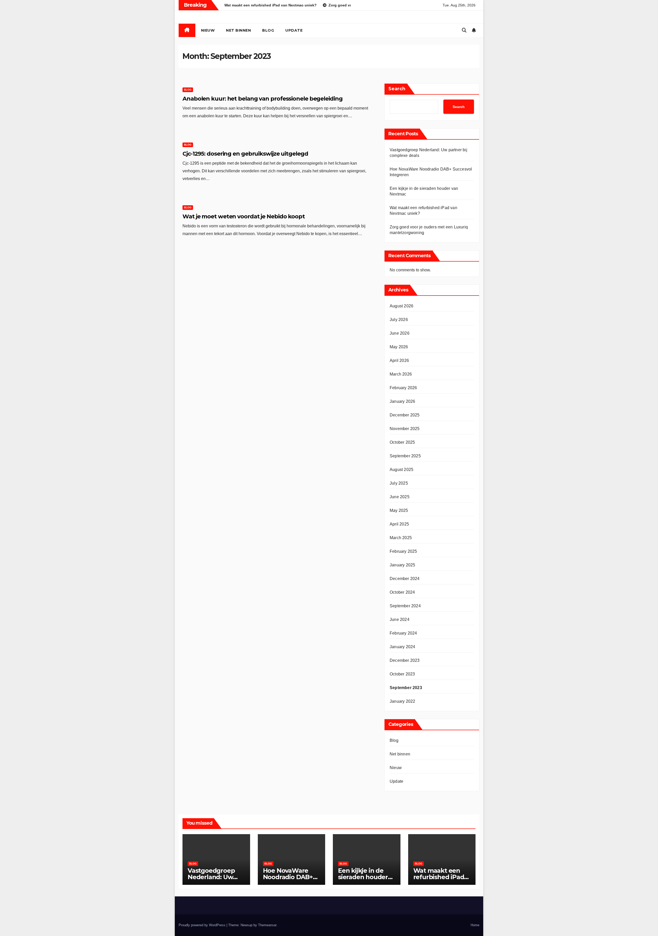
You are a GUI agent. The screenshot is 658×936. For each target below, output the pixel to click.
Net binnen (238, 30)
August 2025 (401, 469)
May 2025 (399, 510)
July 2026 (399, 319)
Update (294, 30)
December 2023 (405, 660)
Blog (268, 30)
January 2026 (402, 401)
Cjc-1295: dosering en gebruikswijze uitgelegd (245, 153)
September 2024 (405, 606)
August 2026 (401, 306)
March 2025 (401, 538)
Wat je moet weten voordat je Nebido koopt (243, 216)
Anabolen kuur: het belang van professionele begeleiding (262, 98)
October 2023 (402, 674)
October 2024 (402, 592)
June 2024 (399, 619)
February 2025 (403, 551)
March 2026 (401, 374)
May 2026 (399, 347)
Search (396, 89)
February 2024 (403, 633)
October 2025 (402, 442)
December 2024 (405, 578)
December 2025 (405, 415)
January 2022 (402, 701)
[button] (464, 30)
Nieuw (208, 30)
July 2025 (399, 483)
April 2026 (399, 360)
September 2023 (406, 687)
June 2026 (399, 333)
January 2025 (402, 565)
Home (475, 925)
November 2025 (405, 428)
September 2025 (405, 456)
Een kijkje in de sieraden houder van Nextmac (363, 877)
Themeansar (267, 925)
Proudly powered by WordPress (202, 925)
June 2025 (399, 497)
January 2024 (402, 647)
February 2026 (403, 388)
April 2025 (399, 524)
